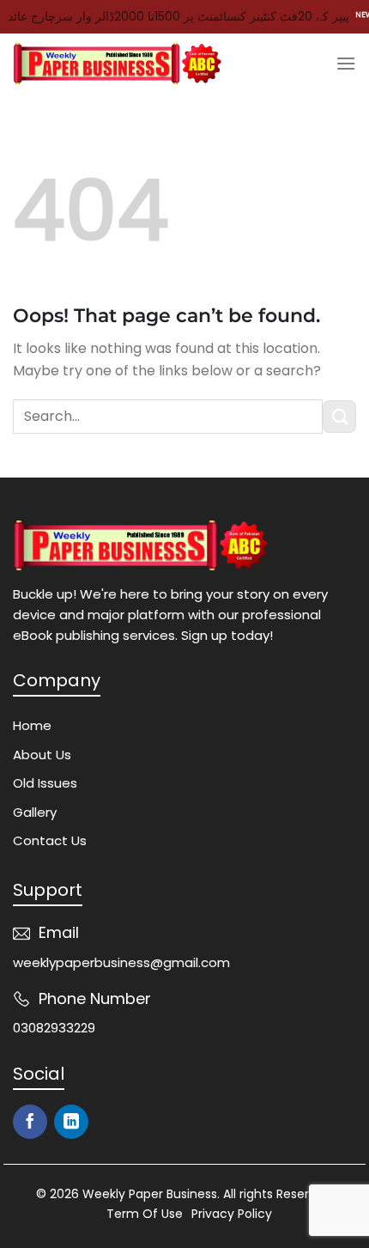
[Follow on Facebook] (30, 1122)
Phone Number (95, 998)
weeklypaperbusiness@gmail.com (121, 962)
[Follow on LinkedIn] (71, 1122)
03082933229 (54, 1028)
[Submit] (339, 417)
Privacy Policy (231, 1213)
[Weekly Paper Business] (118, 64)
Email (59, 932)
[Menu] (346, 63)
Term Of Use (144, 1213)
